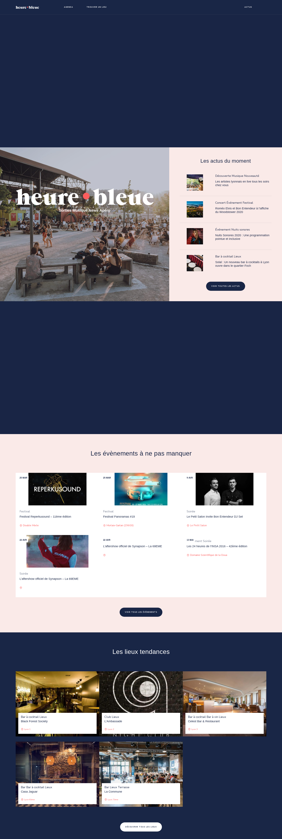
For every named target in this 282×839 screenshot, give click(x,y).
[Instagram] (64, 227)
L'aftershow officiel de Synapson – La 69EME (132, 546)
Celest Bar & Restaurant (204, 721)
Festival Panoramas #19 (119, 516)
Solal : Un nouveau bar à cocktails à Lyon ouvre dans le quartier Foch (242, 264)
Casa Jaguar (29, 791)
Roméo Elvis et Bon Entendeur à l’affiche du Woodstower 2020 (242, 210)
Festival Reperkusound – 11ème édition (45, 516)
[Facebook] (105, 227)
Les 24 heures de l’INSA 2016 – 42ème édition (217, 546)
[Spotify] (74, 227)
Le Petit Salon (198, 525)
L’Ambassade (113, 721)
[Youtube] (95, 227)
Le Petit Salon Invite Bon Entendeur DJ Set (215, 516)
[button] (67, 7)
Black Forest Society (34, 721)
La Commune (113, 791)
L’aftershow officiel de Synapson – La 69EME (49, 578)
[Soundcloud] (84, 227)
